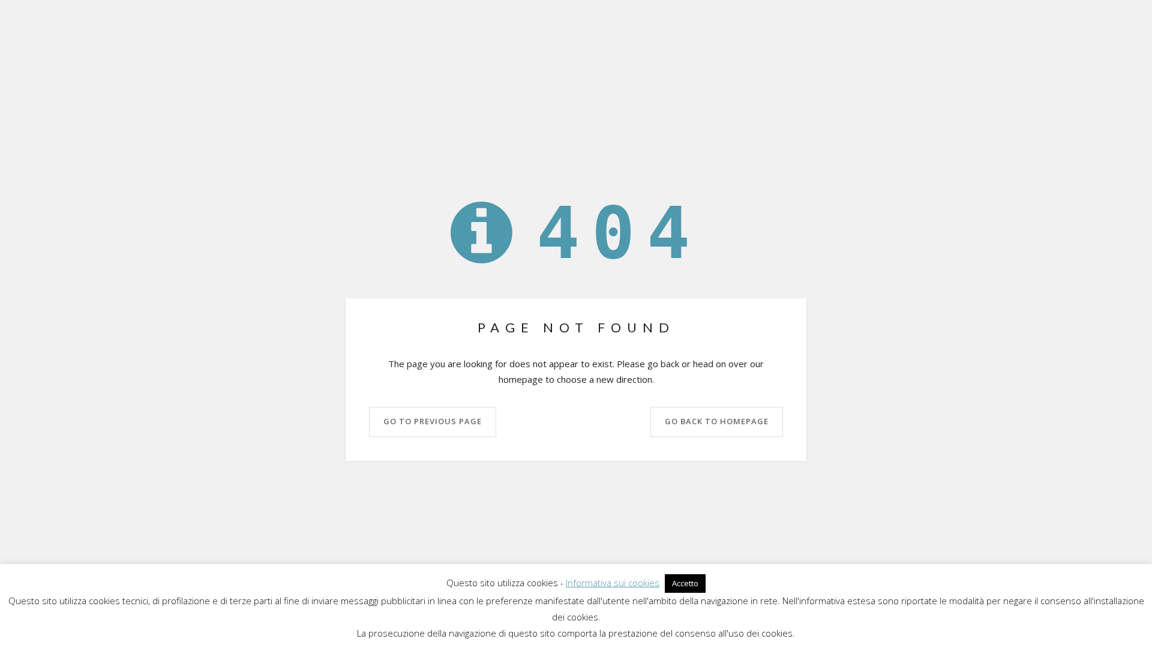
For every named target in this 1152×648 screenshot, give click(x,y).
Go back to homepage (717, 421)
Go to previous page (432, 421)
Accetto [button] (685, 583)
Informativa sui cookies (612, 583)
